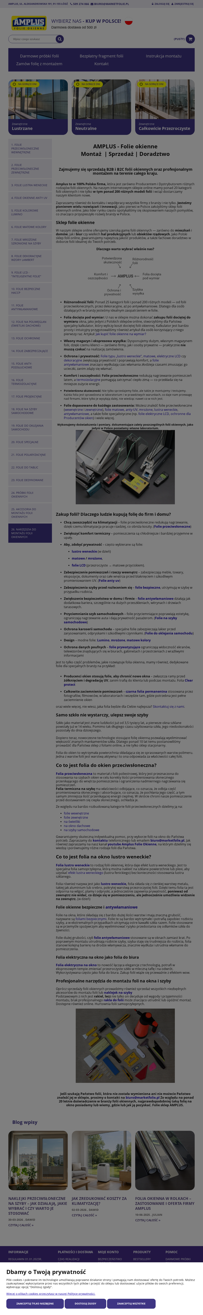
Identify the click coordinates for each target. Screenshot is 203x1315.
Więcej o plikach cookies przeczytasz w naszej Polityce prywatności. (50, 1294)
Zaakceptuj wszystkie (131, 1303)
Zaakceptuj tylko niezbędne (35, 1303)
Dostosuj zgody (85, 1303)
